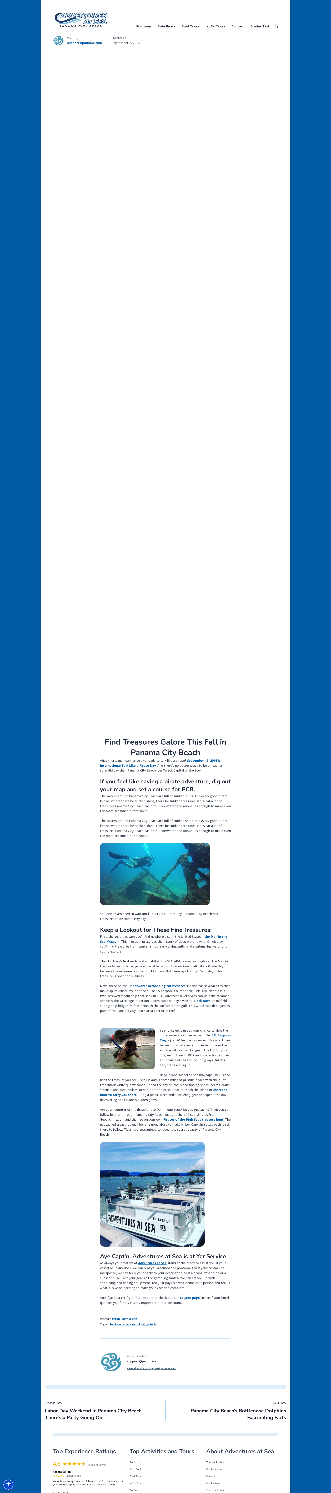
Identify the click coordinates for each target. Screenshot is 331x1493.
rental (136, 1324)
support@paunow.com (84, 43)
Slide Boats (166, 26)
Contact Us (212, 1476)
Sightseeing (129, 1318)
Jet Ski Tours (215, 26)
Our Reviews (213, 1483)
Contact (238, 26)
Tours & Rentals (215, 1462)
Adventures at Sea (152, 1263)
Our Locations (214, 1469)
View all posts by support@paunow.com (151, 1368)
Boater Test (259, 26)
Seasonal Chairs (215, 1490)
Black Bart (201, 1001)
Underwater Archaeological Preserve (156, 986)
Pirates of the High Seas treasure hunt (193, 1119)
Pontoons (143, 26)
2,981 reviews (97, 1465)
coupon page (190, 1298)
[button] (8, 1485)
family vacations (120, 1324)
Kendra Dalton (62, 1471)
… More (111, 1484)
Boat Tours (190, 26)
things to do (149, 1324)
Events (116, 1318)
